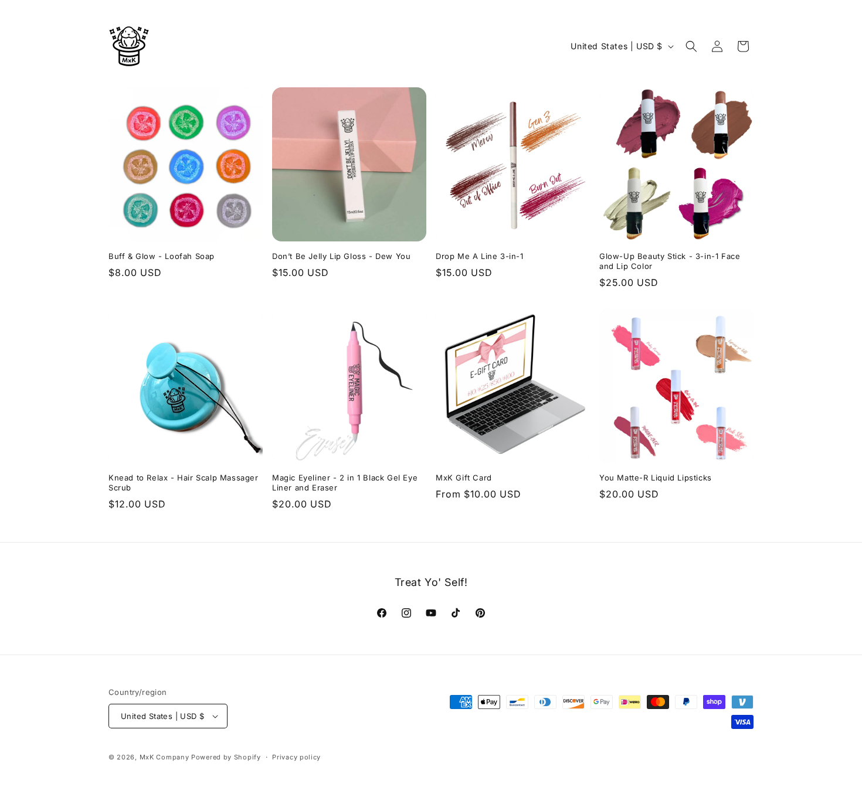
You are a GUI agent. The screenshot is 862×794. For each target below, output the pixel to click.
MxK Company (164, 757)
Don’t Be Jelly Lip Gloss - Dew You (341, 256)
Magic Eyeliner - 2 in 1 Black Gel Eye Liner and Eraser (345, 482)
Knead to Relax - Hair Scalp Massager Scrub (183, 482)
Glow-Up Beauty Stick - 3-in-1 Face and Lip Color (669, 261)
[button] (691, 46)
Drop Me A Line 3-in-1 (480, 256)
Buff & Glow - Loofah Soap (161, 256)
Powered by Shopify (226, 757)
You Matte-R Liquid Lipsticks (655, 477)
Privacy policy (296, 757)
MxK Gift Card (464, 477)
